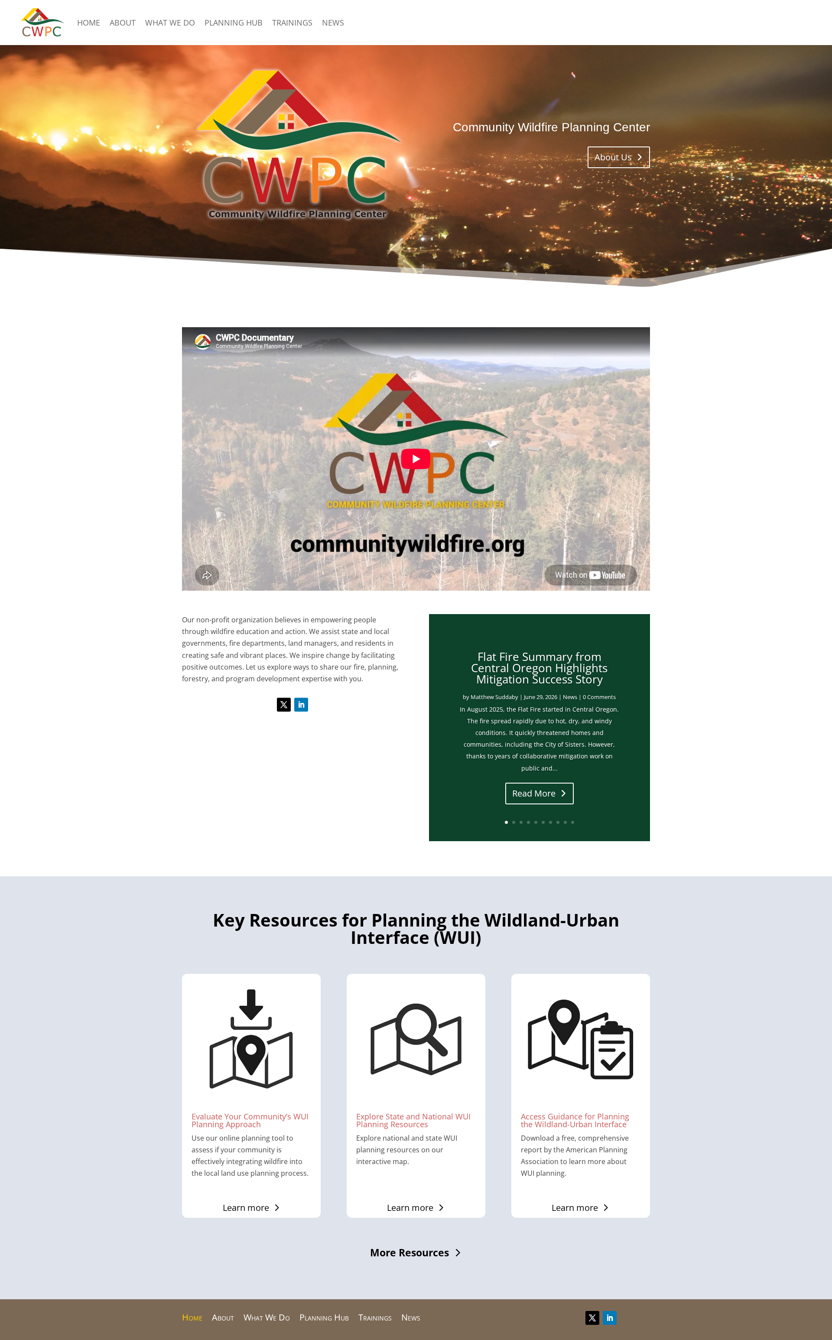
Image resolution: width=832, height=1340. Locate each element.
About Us (613, 157)
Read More (534, 793)
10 (572, 822)
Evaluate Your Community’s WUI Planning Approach (250, 1120)
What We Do (170, 22)
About (123, 22)
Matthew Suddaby (494, 697)
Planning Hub (234, 22)
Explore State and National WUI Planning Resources (413, 1120)
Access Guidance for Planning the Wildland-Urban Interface (575, 1120)
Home (88, 22)
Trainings (292, 22)
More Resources (409, 1252)
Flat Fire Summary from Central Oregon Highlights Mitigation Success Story (539, 668)
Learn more (246, 1207)
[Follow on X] (284, 705)
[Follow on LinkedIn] (301, 705)
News (333, 22)
